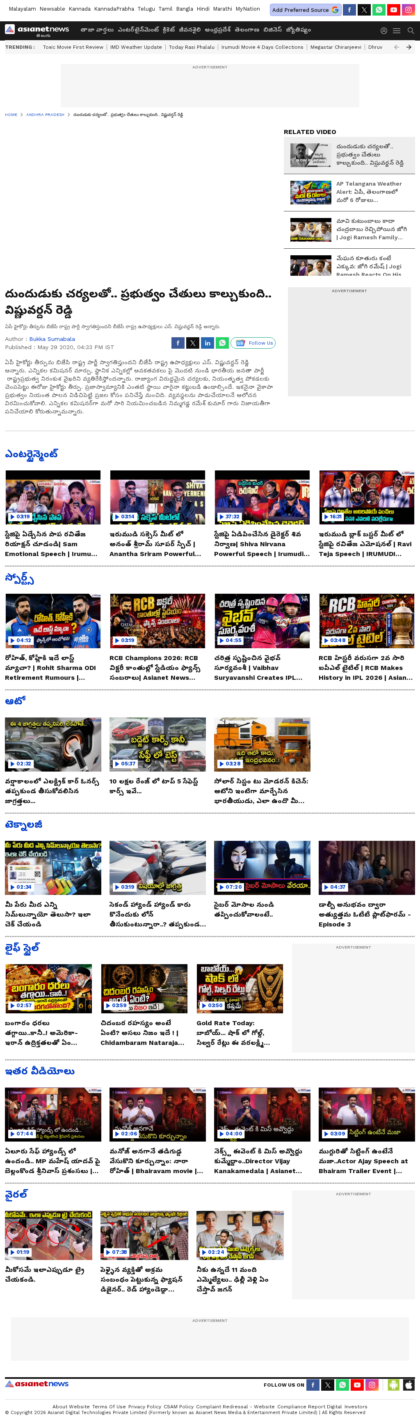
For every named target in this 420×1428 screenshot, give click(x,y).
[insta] (408, 10)
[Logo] (40, 30)
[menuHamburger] (397, 31)
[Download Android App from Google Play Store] (393, 1385)
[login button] (386, 30)
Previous (396, 47)
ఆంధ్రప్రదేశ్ (218, 29)
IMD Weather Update (136, 47)
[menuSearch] (411, 30)
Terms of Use (109, 1407)
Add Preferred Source (300, 10)
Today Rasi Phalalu (192, 47)
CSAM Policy (179, 1407)
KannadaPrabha (114, 9)
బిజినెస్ (272, 29)
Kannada (79, 9)
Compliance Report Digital (309, 1407)
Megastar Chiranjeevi (335, 47)
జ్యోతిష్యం (298, 29)
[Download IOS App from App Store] (408, 1385)
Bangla (184, 9)
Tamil (165, 9)
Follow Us (261, 343)
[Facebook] (349, 10)
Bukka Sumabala (52, 339)
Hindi (203, 9)
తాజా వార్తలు (97, 29)
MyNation (247, 9)
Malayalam (22, 9)
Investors (356, 1407)
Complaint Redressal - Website (235, 1407)
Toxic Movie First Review (73, 47)
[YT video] (393, 10)
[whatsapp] (379, 10)
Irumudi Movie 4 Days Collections (262, 47)
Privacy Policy (144, 1407)
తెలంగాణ (247, 29)
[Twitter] (364, 10)
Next (409, 47)
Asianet (36, 1384)
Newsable (52, 9)
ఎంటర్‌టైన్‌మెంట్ (138, 29)
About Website (71, 1407)
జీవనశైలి (190, 29)
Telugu (146, 9)
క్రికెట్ (169, 29)
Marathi (222, 9)
